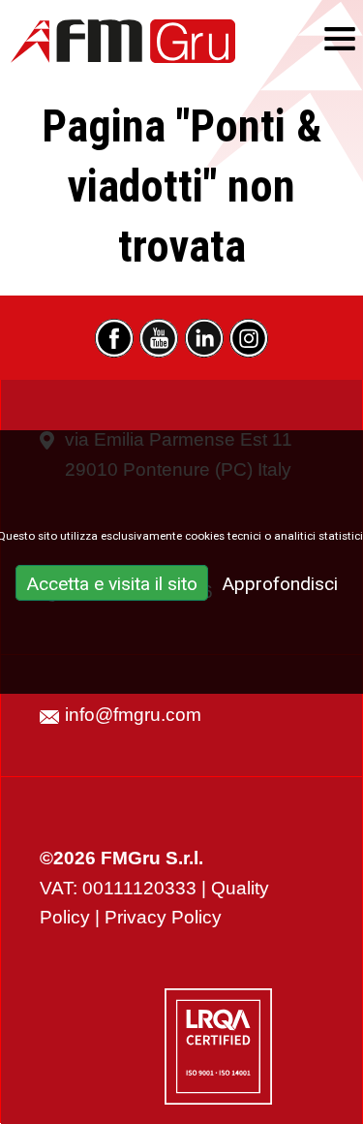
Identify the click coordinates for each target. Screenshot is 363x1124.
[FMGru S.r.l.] (123, 41)
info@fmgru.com (133, 714)
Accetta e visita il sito (111, 584)
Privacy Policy (163, 917)
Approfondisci (280, 584)
